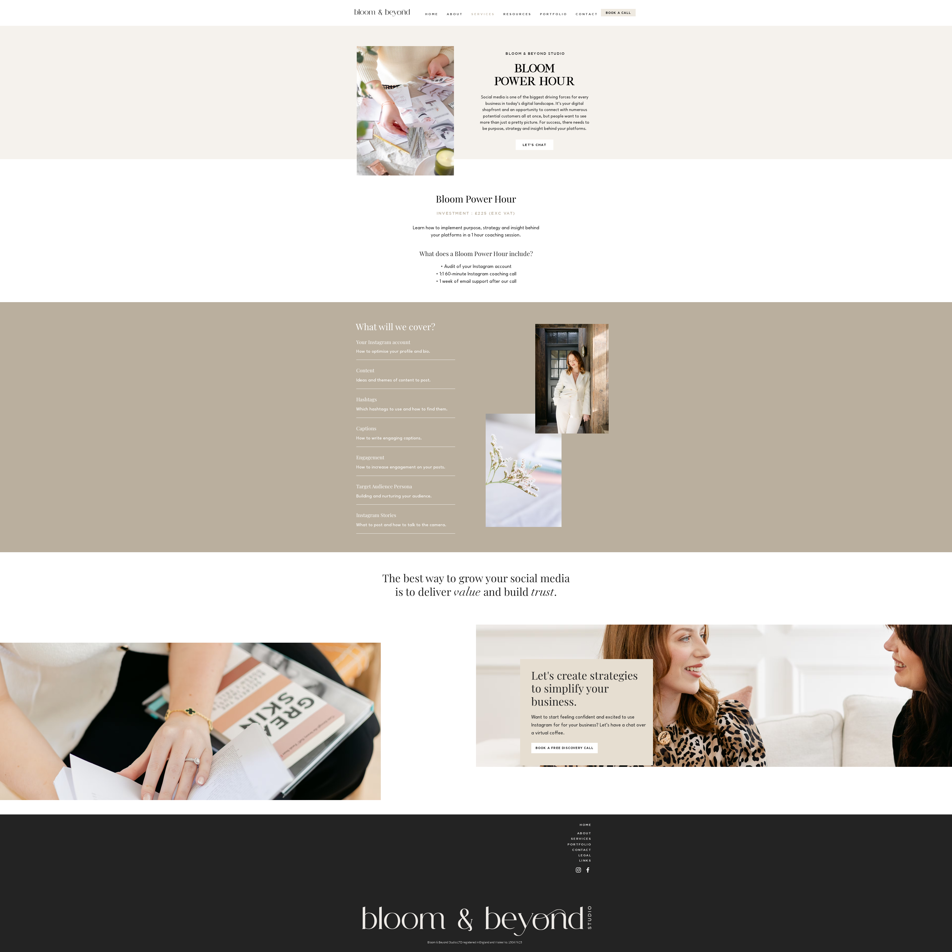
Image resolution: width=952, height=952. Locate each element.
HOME (585, 824)
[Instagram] (578, 869)
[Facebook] (587, 869)
